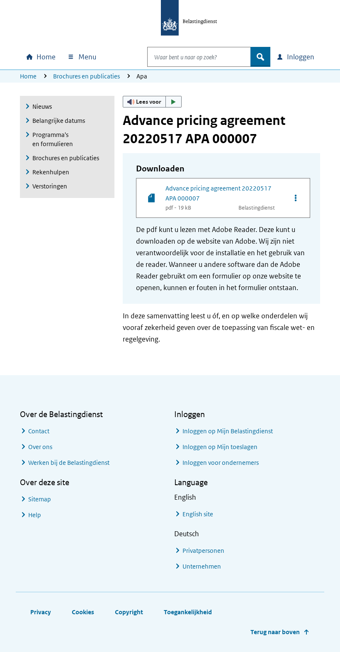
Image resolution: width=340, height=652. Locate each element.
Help (34, 515)
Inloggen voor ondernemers (220, 462)
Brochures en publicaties (86, 76)
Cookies (83, 612)
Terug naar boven (275, 632)
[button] (152, 101)
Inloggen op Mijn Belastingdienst (227, 431)
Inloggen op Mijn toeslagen (219, 447)
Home (28, 76)
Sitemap (39, 499)
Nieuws (42, 106)
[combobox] (199, 57)
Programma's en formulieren (52, 139)
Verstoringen (49, 186)
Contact (38, 431)
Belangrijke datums (58, 121)
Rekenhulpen (50, 172)
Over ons (40, 447)
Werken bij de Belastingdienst (68, 462)
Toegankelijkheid (188, 612)
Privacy (40, 612)
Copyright (129, 612)
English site (197, 514)
